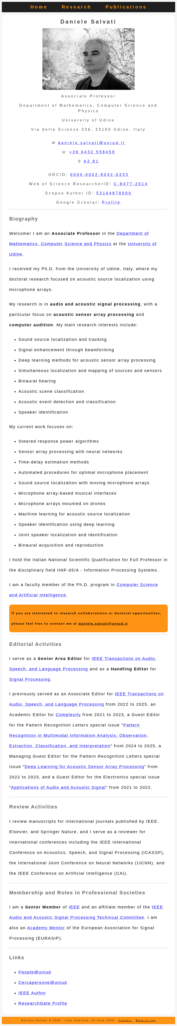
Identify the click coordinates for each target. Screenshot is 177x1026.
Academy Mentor (46, 928)
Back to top (146, 1020)
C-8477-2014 (131, 184)
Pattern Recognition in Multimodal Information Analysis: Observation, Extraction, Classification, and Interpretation (78, 735)
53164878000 (114, 193)
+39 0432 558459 (92, 152)
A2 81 (91, 161)
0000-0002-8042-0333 (99, 175)
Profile (111, 202)
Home (39, 6)
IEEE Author (32, 993)
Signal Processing (29, 679)
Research (76, 6)
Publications (126, 6)
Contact (125, 1020)
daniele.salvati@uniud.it (91, 143)
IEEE (74, 907)
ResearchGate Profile (42, 1003)
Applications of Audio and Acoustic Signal (58, 787)
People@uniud (34, 972)
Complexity (68, 714)
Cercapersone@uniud (42, 982)
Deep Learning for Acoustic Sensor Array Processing (84, 766)
